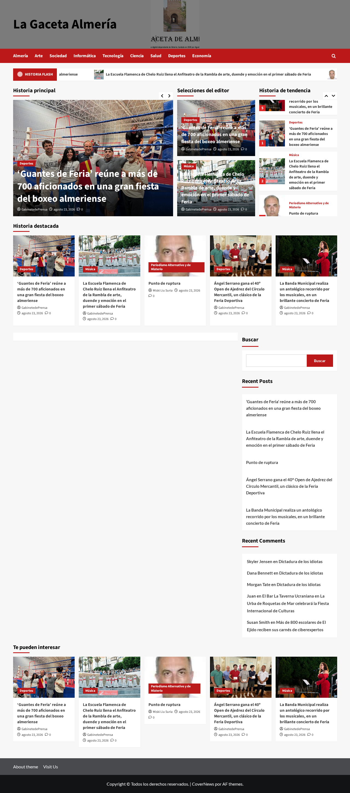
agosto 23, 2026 (64, 209)
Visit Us (50, 766)
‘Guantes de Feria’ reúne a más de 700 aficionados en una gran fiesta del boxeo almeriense (88, 186)
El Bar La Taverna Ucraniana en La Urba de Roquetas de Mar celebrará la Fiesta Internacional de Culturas (288, 603)
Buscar (250, 340)
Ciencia (137, 56)
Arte (39, 56)
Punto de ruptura (324, 74)
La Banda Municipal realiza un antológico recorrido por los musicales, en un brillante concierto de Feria (310, 101)
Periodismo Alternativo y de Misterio (309, 205)
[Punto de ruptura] (272, 208)
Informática (85, 56)
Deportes (176, 56)
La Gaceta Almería (65, 24)
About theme (25, 766)
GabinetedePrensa (34, 209)
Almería (20, 56)
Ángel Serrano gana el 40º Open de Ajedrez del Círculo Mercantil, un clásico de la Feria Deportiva (239, 292)
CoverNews (203, 783)
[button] (333, 56)
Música (189, 166)
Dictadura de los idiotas (301, 561)
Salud (155, 56)
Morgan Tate (258, 584)
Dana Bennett (260, 572)
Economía (201, 56)
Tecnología (113, 56)
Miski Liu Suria (163, 290)
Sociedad (58, 56)
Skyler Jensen (259, 561)
